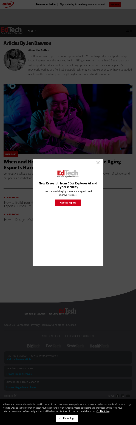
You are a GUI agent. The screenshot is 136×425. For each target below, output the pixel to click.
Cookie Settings (67, 418)
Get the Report (68, 202)
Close (98, 162)
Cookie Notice (103, 411)
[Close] (130, 405)
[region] (68, 412)
